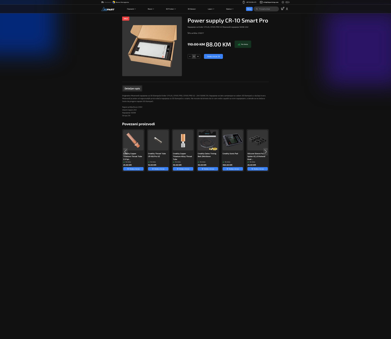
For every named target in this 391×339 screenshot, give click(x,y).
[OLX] (287, 2)
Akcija (249, 9)
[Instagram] (283, 2)
